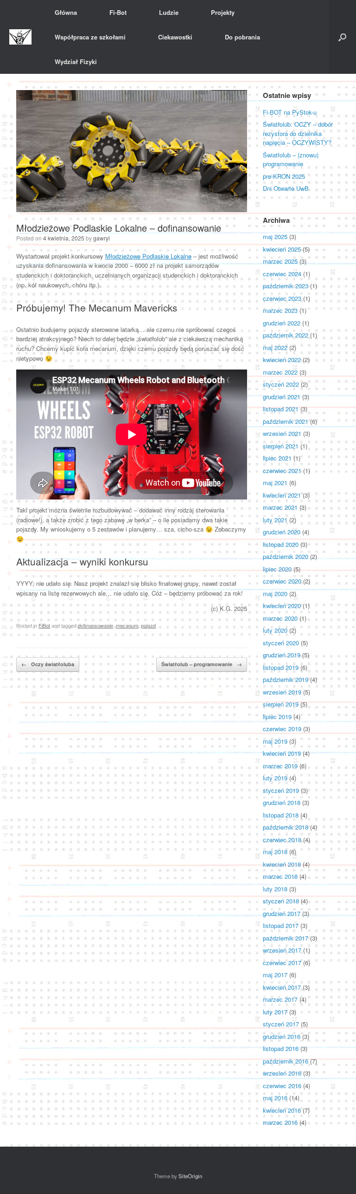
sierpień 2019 (281, 704)
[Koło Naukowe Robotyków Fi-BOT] (20, 37)
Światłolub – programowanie (201, 664)
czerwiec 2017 (282, 962)
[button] (342, 37)
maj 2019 (275, 741)
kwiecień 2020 (282, 605)
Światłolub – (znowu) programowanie (290, 159)
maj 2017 (275, 974)
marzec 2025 (280, 261)
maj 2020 (275, 593)
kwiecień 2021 (282, 495)
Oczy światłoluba (47, 664)
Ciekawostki (175, 36)
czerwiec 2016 (282, 1085)
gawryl (101, 238)
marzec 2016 (280, 1122)
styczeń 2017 (281, 1023)
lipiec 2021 (277, 458)
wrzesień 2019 (282, 692)
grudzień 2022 (281, 322)
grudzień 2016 (281, 1036)
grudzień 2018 (281, 802)
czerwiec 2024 (282, 273)
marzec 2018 (280, 876)
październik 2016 (285, 1061)
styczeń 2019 (281, 790)
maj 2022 (275, 347)
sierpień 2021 (281, 445)
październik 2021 (285, 421)
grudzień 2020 (281, 531)
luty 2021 (275, 519)
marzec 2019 (280, 765)
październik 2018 (285, 827)
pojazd (148, 625)
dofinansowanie (95, 625)
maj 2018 (275, 851)
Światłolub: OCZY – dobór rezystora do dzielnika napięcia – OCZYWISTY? (298, 133)
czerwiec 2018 (282, 839)
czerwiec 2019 (282, 728)
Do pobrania (242, 36)
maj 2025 (275, 236)
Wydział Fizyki (76, 61)
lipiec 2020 (277, 569)
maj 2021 (275, 482)
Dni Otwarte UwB (286, 188)
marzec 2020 (280, 618)
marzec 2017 (280, 999)
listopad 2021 (281, 408)
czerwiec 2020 (282, 581)
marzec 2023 (280, 310)
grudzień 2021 (281, 396)
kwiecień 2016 (282, 1110)
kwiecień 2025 (282, 249)
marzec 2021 (280, 507)
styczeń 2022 (281, 384)
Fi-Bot (118, 12)
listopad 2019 (281, 667)
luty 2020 (275, 630)
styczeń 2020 (281, 642)
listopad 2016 (281, 1048)
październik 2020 (285, 556)
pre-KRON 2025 (284, 176)
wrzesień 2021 (282, 433)
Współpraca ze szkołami (90, 36)
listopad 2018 (281, 815)
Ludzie (168, 12)
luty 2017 (275, 1011)
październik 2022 (285, 335)
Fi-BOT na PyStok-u (290, 112)
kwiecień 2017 (282, 987)
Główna (66, 12)
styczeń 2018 (281, 900)
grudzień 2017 (281, 913)
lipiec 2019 (277, 716)
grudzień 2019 (281, 654)
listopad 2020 (281, 544)
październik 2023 (285, 285)
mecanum (127, 625)
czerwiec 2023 (282, 298)
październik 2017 (285, 938)
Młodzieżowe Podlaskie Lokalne (148, 256)
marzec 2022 (280, 372)
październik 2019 (285, 679)
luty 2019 (275, 777)
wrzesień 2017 (282, 950)
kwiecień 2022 (282, 359)
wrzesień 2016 (282, 1073)
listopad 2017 (281, 925)
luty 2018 (275, 888)
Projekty (223, 12)
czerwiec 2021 (282, 470)
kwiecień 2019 (282, 753)
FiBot (44, 625)
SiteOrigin (190, 1176)
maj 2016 (275, 1097)
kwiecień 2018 (282, 864)
